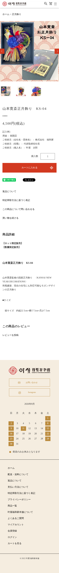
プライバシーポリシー (19, 499)
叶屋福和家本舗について (20, 512)
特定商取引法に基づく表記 (16, 200)
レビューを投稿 (10, 335)
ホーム (5, 14)
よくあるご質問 (16, 518)
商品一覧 (12, 505)
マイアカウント (16, 524)
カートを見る (14, 543)
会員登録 (12, 531)
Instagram (32, 392)
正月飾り (16, 14)
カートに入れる (29, 167)
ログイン (12, 537)
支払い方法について (18, 487)
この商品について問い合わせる (18, 209)
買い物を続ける (10, 218)
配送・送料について (18, 474)
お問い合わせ (32, 382)
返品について (9, 191)
